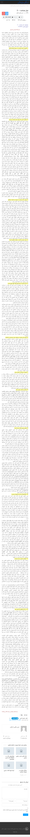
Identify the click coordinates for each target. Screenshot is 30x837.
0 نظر (7, 20)
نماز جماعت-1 (24, 738)
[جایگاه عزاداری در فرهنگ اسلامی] (21, 765)
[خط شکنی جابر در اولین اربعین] (21, 751)
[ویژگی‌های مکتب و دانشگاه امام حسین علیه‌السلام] (8, 751)
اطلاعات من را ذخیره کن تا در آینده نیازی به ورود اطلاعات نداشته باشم (15, 810)
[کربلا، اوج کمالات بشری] (8, 765)
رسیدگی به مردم (6, 738)
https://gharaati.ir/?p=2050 (15, 720)
